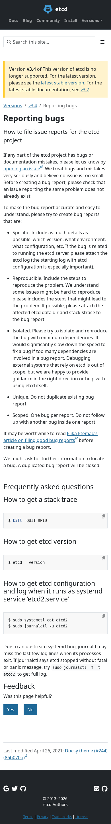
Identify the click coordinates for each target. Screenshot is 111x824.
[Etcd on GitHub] (96, 788)
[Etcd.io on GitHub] (105, 788)
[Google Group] (6, 788)
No (30, 709)
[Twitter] (15, 788)
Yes (10, 709)
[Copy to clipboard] (103, 516)
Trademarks (62, 816)
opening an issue (21, 168)
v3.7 (85, 89)
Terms (28, 816)
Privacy (42, 816)
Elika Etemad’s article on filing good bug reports (50, 436)
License (81, 816)
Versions (12, 105)
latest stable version (62, 83)
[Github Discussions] (23, 788)
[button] (92, 20)
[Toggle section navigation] (102, 42)
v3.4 (32, 105)
